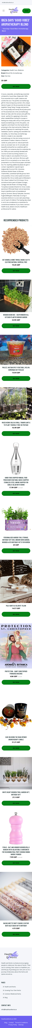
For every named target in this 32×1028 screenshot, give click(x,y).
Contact (11, 1023)
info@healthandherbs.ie (8, 2)
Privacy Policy (12, 1025)
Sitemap (21, 1025)
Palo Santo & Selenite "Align (16, 606)
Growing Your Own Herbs (13, 990)
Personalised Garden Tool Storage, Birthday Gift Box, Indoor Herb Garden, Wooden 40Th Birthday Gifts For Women (16, 539)
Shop (26, 11)
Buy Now (16, 86)
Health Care (13, 70)
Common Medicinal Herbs (13, 994)
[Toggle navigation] (3, 10)
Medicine (21, 70)
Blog (6, 997)
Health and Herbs (10, 987)
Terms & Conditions (21, 1023)
